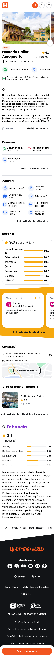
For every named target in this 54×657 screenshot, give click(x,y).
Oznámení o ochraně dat (27, 622)
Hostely (15, 587)
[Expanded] (6, 527)
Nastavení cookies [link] (35, 643)
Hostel (6, 48)
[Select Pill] (35, 5)
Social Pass (27, 594)
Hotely (25, 587)
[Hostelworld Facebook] (9, 566)
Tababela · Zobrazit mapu (20, 61)
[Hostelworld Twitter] (16, 566)
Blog (7, 587)
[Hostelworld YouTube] (30, 566)
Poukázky (12, 636)
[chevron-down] (21, 437)
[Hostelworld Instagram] (23, 566)
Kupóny (42, 629)
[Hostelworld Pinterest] (37, 566)
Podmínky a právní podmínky (22, 629)
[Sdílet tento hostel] (50, 43)
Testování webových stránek (33, 636)
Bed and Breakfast (39, 587)
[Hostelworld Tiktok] (44, 566)
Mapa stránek (17, 643)
